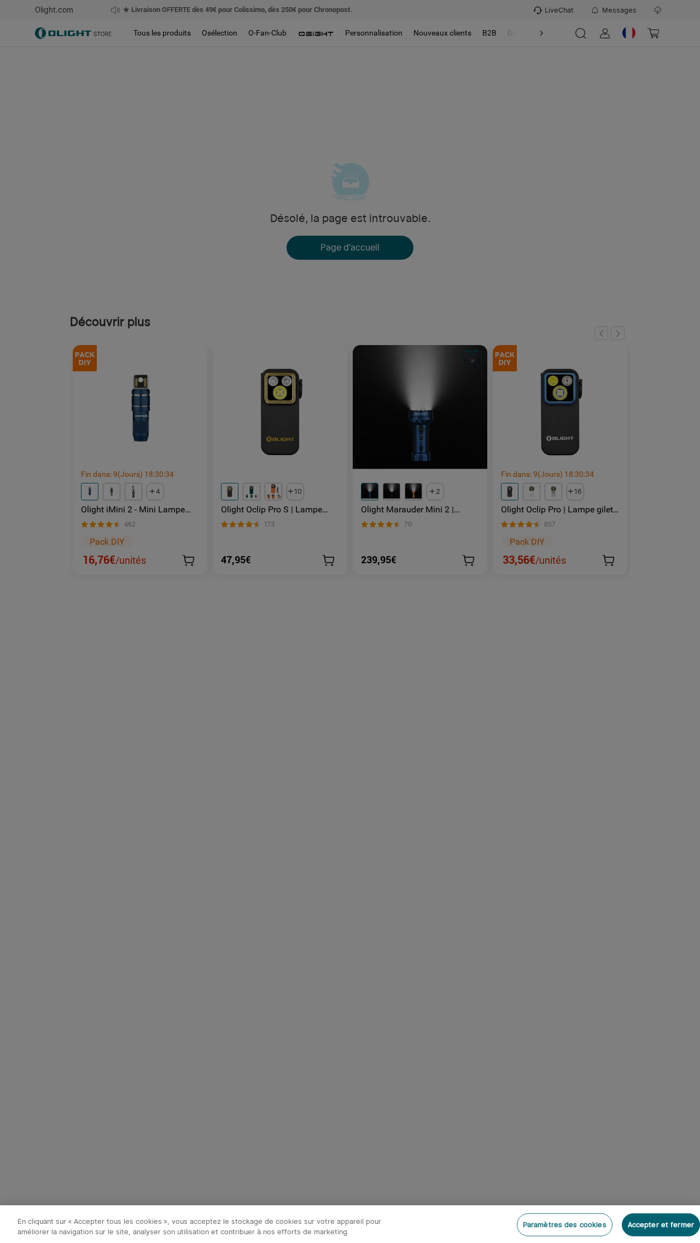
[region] (350, 1224)
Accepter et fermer (661, 1225)
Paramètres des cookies (564, 1225)
